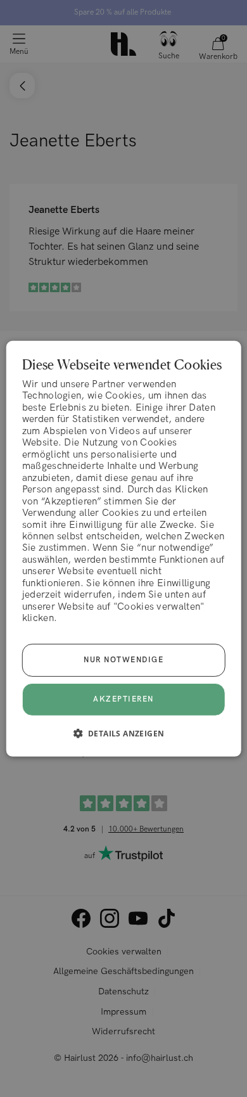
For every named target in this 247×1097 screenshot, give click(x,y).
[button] (124, 733)
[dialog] (123, 548)
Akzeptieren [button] (123, 698)
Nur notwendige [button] (123, 660)
